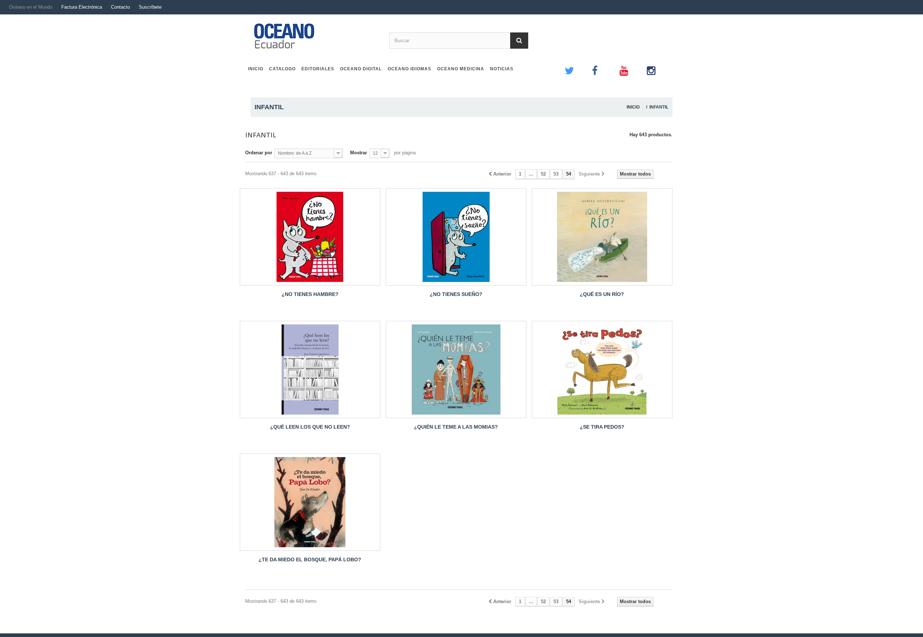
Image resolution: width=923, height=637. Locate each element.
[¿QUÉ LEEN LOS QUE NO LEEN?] (310, 369)
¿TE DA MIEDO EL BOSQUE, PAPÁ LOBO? (310, 559)
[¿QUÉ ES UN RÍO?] (602, 237)
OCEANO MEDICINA (460, 68)
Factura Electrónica (81, 7)
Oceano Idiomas (409, 68)
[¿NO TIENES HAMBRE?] (310, 237)
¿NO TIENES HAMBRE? (310, 294)
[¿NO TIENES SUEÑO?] (456, 237)
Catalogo (282, 68)
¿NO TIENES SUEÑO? (456, 294)
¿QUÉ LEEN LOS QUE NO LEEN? (310, 427)
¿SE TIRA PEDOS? (602, 427)
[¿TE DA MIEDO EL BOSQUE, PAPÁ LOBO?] (310, 502)
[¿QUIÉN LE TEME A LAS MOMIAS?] (456, 369)
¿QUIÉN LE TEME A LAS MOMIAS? (456, 427)
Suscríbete (150, 7)
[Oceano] (314, 36)
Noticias (501, 68)
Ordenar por (258, 152)
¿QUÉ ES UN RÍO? (602, 294)
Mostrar (358, 152)
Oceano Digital (361, 68)
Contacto (120, 7)
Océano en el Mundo (30, 7)
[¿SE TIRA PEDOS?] (602, 369)
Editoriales (317, 68)
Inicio (255, 68)
